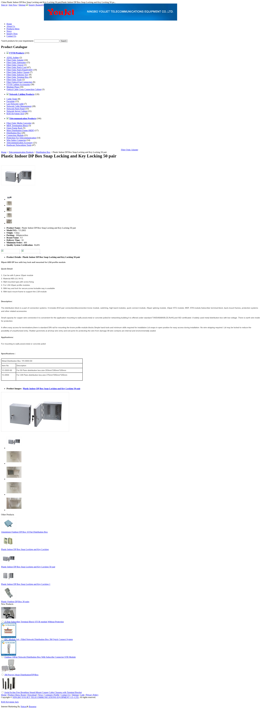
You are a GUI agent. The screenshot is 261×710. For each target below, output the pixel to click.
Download (32, 695)
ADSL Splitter (13, 57)
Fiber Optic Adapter (15, 60)
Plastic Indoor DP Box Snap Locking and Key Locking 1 (25, 584)
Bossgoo (32, 706)
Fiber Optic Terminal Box (18, 77)
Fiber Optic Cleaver (15, 65)
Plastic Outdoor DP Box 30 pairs (15, 601)
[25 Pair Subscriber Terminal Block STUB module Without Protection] (8, 619)
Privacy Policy (92, 695)
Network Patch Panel (16, 109)
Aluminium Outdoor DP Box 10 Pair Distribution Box (24, 532)
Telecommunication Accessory (20, 143)
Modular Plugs (13, 87)
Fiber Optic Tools (14, 79)
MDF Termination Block (17, 125)
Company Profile (52, 695)
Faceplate (11, 101)
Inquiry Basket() (36, 5)
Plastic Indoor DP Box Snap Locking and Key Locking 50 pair (51, 388)
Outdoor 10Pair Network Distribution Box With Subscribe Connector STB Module (40, 657)
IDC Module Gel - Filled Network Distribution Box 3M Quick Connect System (38, 639)
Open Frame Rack (14, 128)
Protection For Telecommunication (21, 138)
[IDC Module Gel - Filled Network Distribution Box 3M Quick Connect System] (8, 637)
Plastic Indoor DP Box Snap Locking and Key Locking (25, 549)
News (9, 31)
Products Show (13, 29)
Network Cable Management (19, 106)
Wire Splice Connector (16, 140)
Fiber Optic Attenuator (16, 62)
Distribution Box (14, 133)
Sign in (4, 5)
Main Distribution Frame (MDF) (20, 130)
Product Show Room (17, 695)
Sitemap (22, 5)
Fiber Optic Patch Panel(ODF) (20, 70)
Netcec (24, 706)
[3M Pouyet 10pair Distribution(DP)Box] (8, 672)
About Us (11, 26)
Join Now (13, 5)
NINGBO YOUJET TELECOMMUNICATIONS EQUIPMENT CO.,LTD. (46, 697)
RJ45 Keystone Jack (15, 113)
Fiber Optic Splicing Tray (17, 75)
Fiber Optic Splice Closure (18, 72)
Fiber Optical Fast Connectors (19, 82)
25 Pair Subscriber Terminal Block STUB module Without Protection (34, 622)
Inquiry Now (12, 33)
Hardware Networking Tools (19, 145)
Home (9, 24)
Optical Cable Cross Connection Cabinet (24, 89)
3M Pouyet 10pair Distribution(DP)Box (21, 675)
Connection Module (15, 135)
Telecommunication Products (21, 152)
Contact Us (11, 36)
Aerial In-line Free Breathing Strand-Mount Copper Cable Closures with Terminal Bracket (43, 692)
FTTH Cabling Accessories (18, 84)
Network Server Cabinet (17, 111)
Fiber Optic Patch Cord (17, 67)
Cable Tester (12, 99)
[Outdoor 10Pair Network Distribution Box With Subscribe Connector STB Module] (8, 655)
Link (82, 695)
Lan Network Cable (15, 104)
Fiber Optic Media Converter (19, 123)
